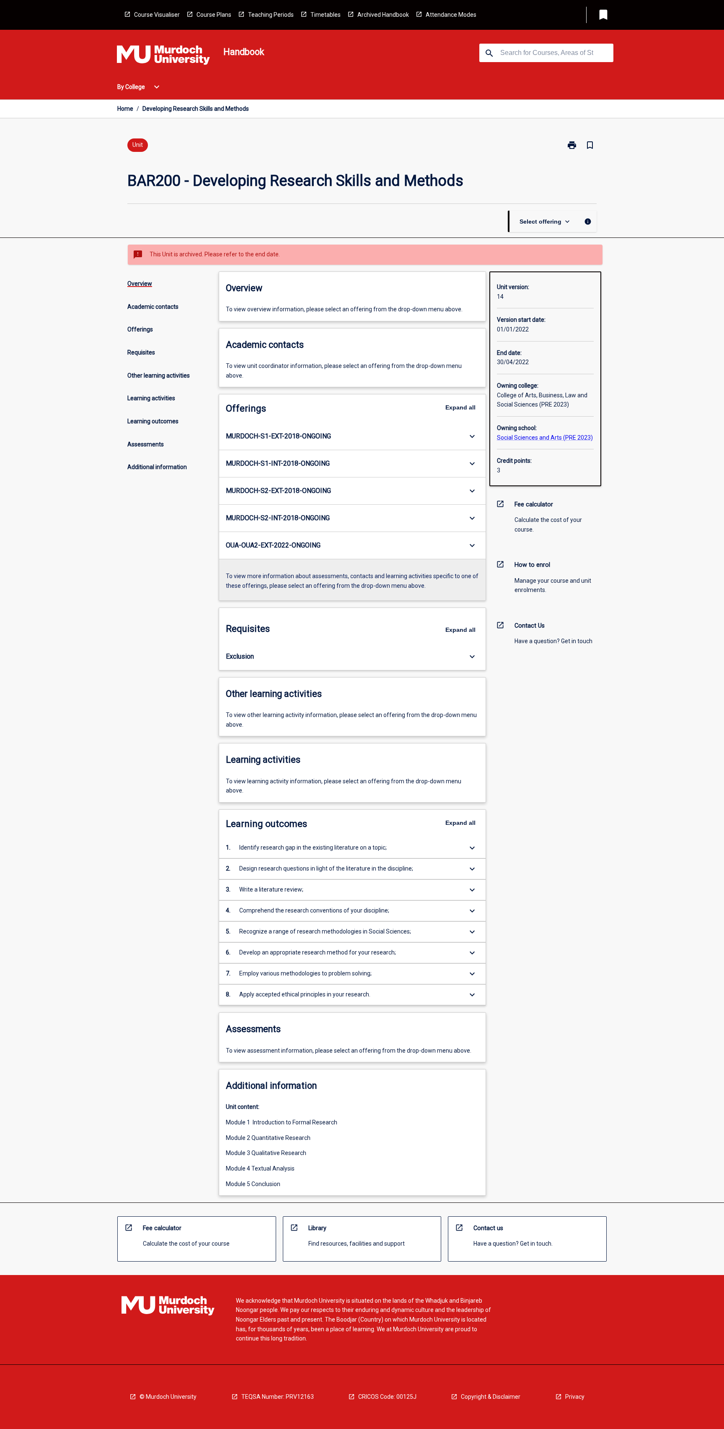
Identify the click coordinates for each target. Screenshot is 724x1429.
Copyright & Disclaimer (490, 1396)
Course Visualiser (157, 14)
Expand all (460, 407)
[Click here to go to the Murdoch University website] (163, 56)
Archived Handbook (383, 14)
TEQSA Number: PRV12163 (277, 1396)
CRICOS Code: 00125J (387, 1396)
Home (125, 108)
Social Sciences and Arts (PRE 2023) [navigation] (545, 437)
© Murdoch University (168, 1396)
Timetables (325, 14)
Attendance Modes (451, 14)
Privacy (574, 1396)
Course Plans (214, 14)
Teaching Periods (271, 14)
